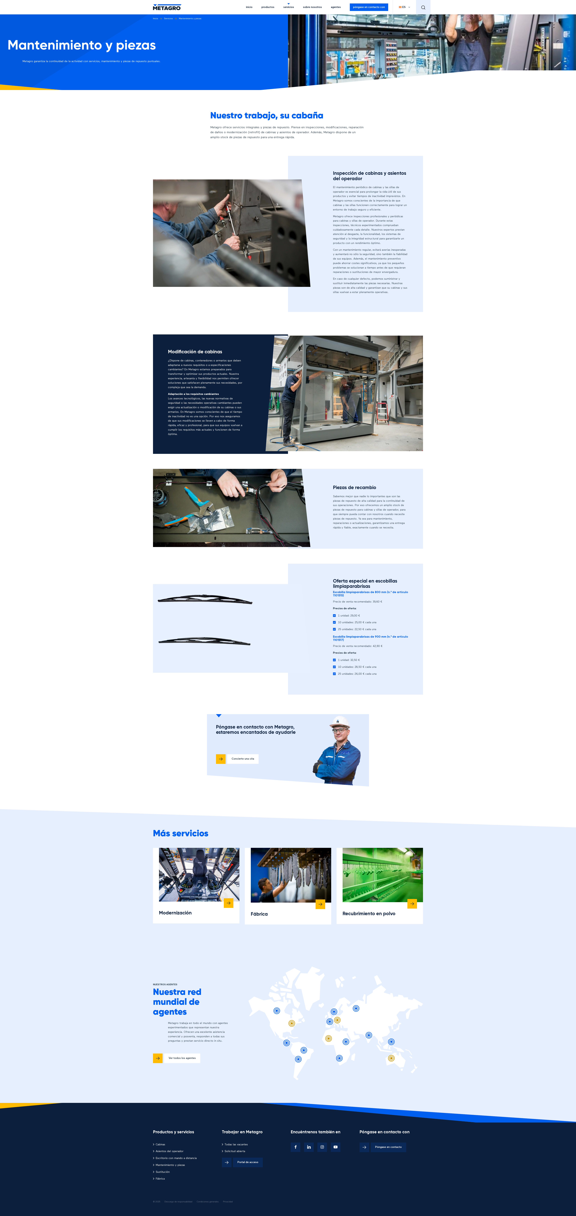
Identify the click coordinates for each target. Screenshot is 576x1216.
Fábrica (259, 914)
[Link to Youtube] (335, 1147)
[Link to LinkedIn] (309, 1147)
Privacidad (228, 1202)
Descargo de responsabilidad (178, 1202)
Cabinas (160, 1144)
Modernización (175, 913)
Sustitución (163, 1172)
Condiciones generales (208, 1202)
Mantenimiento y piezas (170, 1165)
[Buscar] (423, 7)
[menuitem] (249, 7)
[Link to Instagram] (322, 1147)
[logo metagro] (167, 7)
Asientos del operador (169, 1151)
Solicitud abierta (235, 1151)
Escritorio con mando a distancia (176, 1158)
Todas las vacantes (236, 1144)
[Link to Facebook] (295, 1147)
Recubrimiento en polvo (369, 913)
